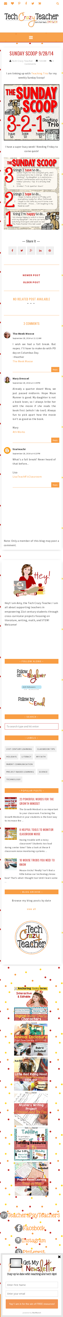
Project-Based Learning (20, 772)
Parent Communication (19, 764)
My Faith (41, 756)
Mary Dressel (21, 378)
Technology (13, 779)
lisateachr (19, 449)
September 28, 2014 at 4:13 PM (26, 453)
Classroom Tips (46, 749)
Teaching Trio (39, 73)
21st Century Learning (19, 749)
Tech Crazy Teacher (22, 60)
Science (43, 772)
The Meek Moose (23, 333)
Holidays (11, 756)
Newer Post (31, 275)
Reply (55, 369)
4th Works (19, 432)
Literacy (26, 756)
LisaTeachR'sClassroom (27, 476)
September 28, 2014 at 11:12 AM (27, 338)
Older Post (31, 282)
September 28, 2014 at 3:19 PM (26, 383)
